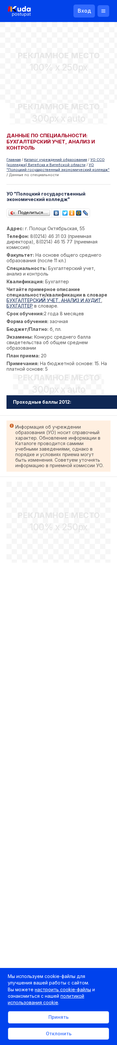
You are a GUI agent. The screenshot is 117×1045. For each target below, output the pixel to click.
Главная (13, 159)
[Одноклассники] (72, 211)
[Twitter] (65, 211)
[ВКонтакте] (56, 211)
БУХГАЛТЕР (19, 306)
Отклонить (59, 1033)
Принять (58, 1017)
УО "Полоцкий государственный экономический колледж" (58, 167)
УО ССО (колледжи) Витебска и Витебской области (55, 162)
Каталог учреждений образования (55, 159)
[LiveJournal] (85, 211)
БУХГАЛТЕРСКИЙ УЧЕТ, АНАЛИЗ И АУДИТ (53, 300)
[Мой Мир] (78, 211)
